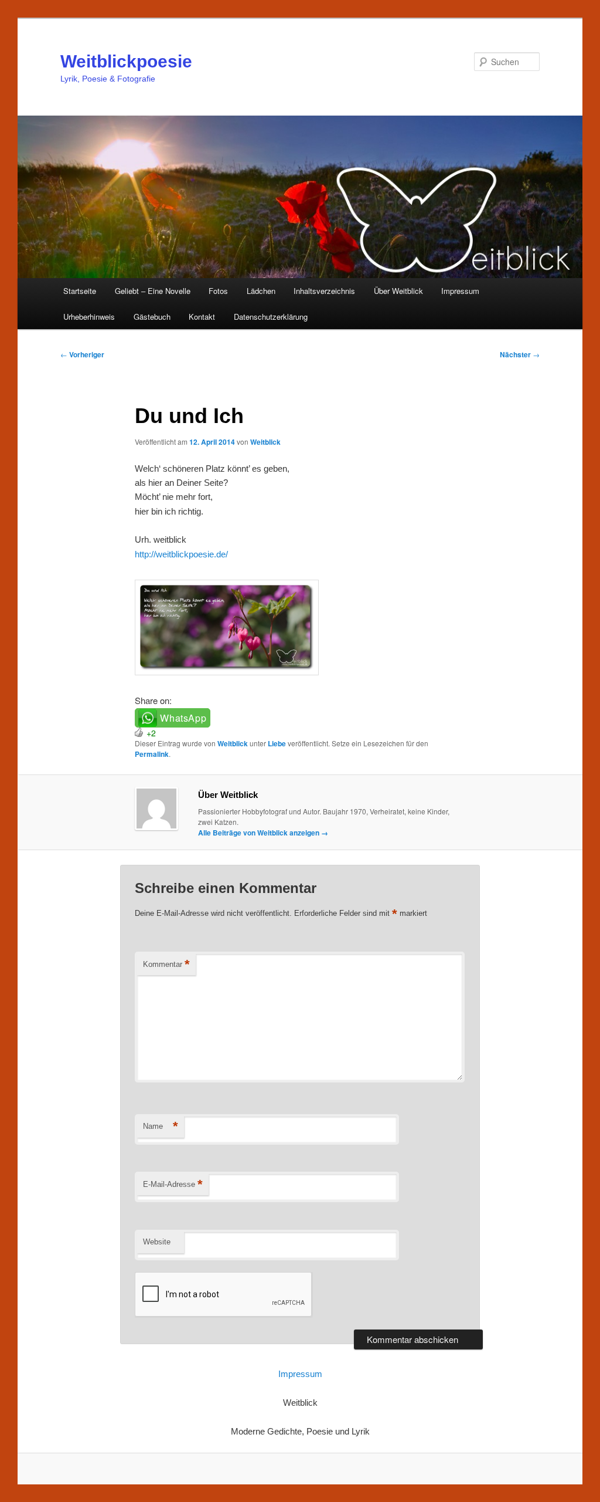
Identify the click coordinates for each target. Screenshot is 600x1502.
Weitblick (265, 442)
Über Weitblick (398, 290)
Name (160, 1126)
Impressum (460, 290)
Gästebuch (152, 316)
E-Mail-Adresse (173, 1184)
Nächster (520, 354)
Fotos (218, 290)
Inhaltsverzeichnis (324, 290)
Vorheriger (82, 354)
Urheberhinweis (89, 316)
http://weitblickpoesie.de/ (181, 554)
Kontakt (202, 316)
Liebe (277, 743)
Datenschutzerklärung (271, 316)
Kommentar (166, 964)
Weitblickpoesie (126, 61)
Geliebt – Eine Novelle (152, 290)
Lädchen (261, 290)
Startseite (79, 290)
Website (157, 1241)
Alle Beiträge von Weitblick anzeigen (263, 832)
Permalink (152, 754)
